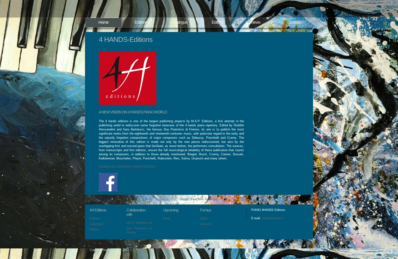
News (255, 22)
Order (204, 218)
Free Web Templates (204, 199)
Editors (217, 22)
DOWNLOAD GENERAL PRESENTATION (127, 166)
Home (103, 22)
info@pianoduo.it (273, 218)
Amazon (205, 224)
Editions (141, 22)
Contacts (294, 22)
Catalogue (179, 22)
